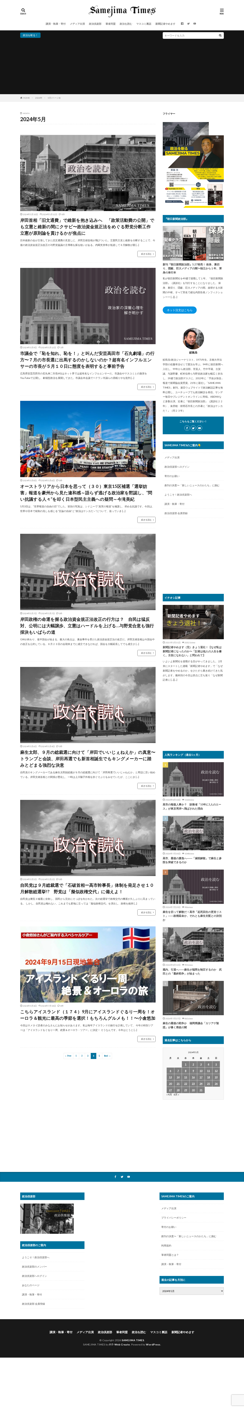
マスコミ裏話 (143, 23)
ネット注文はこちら (180, 310)
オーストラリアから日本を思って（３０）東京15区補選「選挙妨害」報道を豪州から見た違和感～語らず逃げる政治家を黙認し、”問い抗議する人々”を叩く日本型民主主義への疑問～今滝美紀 (86, 493)
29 (185, 1090)
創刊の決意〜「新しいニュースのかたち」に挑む (192, 485)
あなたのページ (30, 1285)
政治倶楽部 (95, 23)
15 (185, 1077)
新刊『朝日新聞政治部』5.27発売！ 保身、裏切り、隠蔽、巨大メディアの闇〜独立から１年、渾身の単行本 (192, 268)
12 (216, 1070)
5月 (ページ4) (54, 97)
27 (170, 1090)
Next (106, 1056)
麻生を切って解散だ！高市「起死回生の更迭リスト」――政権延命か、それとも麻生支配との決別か (192, 915)
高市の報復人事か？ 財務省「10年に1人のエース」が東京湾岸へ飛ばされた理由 (192, 806)
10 (201, 1070)
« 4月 (169, 1094)
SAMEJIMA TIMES (133, 1340)
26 (216, 1083)
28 (178, 1090)
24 (201, 1083)
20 (170, 1083)
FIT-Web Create (119, 1344)
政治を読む (126, 23)
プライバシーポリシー (173, 1217)
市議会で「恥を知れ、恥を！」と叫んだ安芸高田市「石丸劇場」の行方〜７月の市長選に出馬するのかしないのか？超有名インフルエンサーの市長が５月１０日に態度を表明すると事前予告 (87, 360)
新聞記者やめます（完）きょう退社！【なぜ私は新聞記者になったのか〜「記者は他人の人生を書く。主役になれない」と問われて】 (192, 651)
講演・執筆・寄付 (56, 23)
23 (193, 1083)
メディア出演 (77, 23)
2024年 (38, 97)
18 (208, 1077)
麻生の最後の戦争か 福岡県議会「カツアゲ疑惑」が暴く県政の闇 (191, 1025)
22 (185, 1083)
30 (193, 1090)
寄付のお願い (172, 475)
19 (216, 1077)
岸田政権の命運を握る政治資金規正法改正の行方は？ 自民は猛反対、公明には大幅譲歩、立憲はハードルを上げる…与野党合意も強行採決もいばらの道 (87, 626)
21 (178, 1083)
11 (208, 1070)
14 (178, 1077)
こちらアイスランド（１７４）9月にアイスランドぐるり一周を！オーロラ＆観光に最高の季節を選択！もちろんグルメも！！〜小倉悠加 (87, 1015)
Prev (69, 1056)
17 (201, 1077)
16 (193, 1077)
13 (170, 1077)
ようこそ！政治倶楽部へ (178, 494)
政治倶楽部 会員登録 (176, 513)
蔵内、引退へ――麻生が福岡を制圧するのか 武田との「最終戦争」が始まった (192, 971)
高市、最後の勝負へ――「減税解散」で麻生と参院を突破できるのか (192, 860)
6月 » (176, 1094)
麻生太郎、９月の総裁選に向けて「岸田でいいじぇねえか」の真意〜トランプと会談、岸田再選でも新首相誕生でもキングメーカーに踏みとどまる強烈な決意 (87, 758)
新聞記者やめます (165, 23)
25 (208, 1083)
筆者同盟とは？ (170, 1254)
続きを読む (146, 254)
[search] (220, 35)
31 (201, 1090)
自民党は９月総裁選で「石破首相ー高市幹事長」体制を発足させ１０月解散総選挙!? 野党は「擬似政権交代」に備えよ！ (87, 888)
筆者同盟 (111, 23)
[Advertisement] (122, 66)
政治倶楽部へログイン (177, 466)
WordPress (153, 1344)
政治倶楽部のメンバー (34, 1266)
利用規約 (166, 1245)
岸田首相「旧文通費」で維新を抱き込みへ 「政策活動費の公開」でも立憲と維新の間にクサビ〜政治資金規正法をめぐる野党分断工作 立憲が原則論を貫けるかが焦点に (87, 226)
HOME (26, 97)
